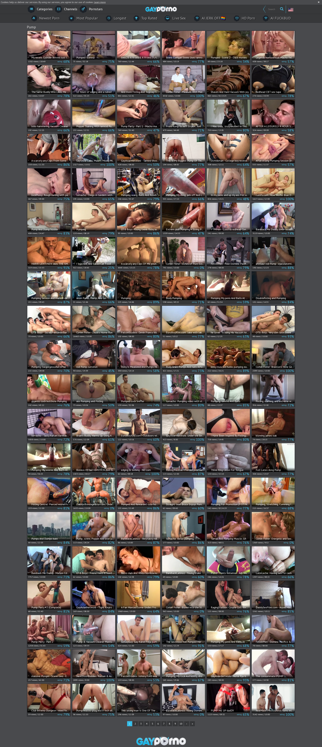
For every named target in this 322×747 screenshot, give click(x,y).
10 (181, 723)
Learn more (100, 2)
